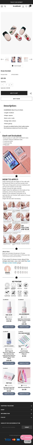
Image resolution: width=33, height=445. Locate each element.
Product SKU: (4, 74)
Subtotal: (3, 88)
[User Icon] (23, 6)
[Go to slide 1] (5, 317)
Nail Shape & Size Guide (16, 262)
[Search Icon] (6, 6)
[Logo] (17, 6)
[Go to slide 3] (8, 385)
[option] (16, 2)
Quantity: (3, 81)
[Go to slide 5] (10, 385)
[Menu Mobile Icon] (2, 6)
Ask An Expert (17, 66)
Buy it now (16, 98)
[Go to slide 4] (9, 385)
